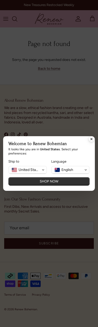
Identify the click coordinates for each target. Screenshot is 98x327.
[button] (27, 170)
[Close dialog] (91, 139)
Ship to (13, 161)
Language (58, 161)
